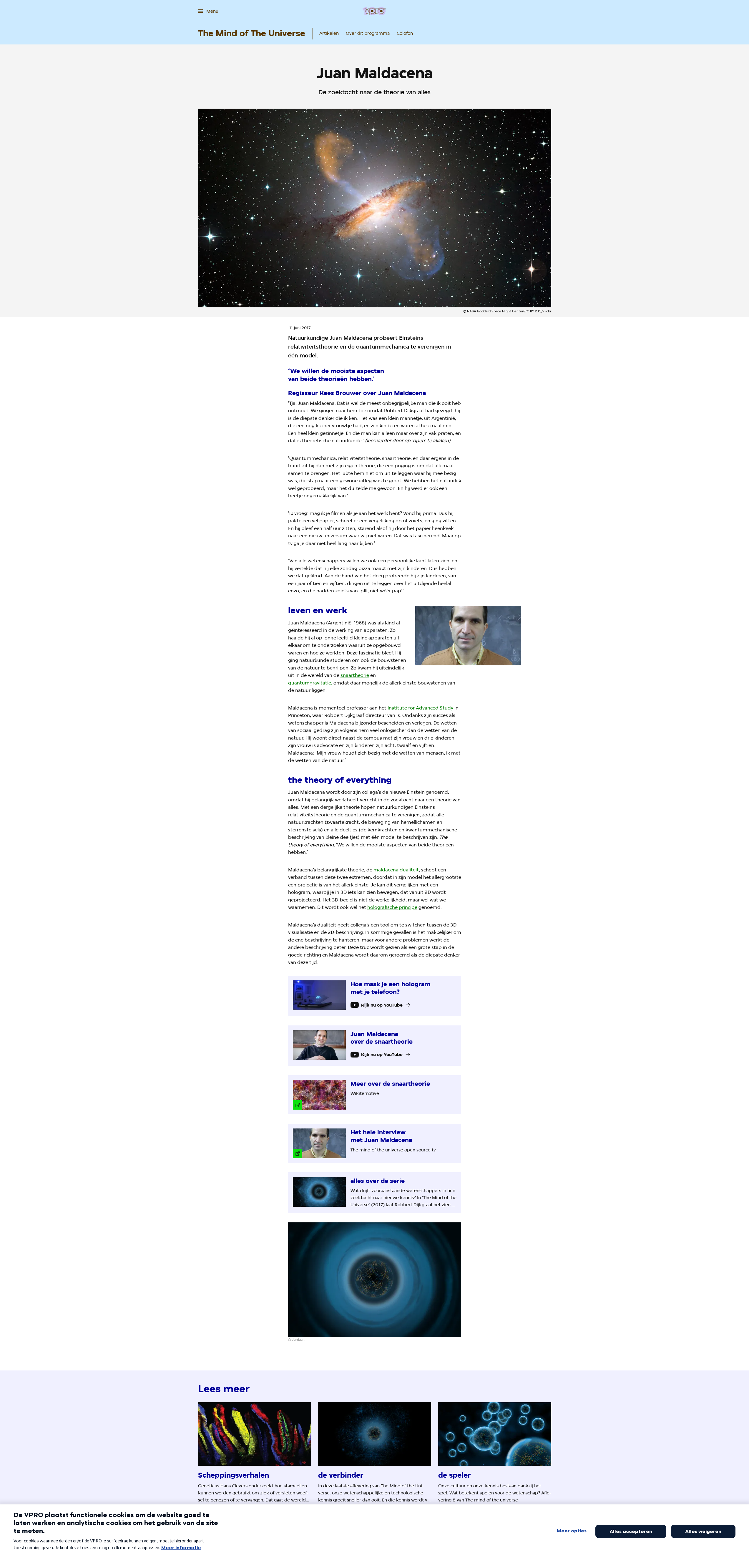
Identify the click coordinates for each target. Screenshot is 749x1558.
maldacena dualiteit (396, 870)
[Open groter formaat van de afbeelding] (468, 636)
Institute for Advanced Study (420, 708)
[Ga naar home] (374, 11)
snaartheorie (355, 675)
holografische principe (392, 907)
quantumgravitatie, (310, 683)
